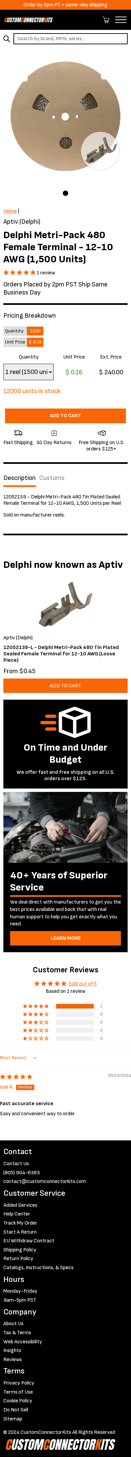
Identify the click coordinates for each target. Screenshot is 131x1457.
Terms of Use (18, 1392)
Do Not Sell (15, 1410)
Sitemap (12, 1419)
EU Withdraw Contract (28, 1241)
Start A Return (20, 1232)
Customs (51, 478)
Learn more (66, 938)
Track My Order (20, 1223)
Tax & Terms (17, 1333)
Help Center (16, 1214)
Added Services (20, 1205)
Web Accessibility (22, 1342)
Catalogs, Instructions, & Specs (38, 1267)
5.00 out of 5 (83, 984)
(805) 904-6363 (21, 1173)
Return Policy (18, 1258)
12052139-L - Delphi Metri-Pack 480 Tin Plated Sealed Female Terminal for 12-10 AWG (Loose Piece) (61, 653)
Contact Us (16, 1164)
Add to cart (65, 416)
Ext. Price (111, 357)
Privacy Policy (18, 1383)
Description (19, 478)
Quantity (29, 357)
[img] (16, 1077)
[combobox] (70, 38)
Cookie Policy (17, 1401)
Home (10, 211)
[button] (20, 273)
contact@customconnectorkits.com (44, 1181)
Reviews (12, 1359)
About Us (13, 1323)
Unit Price (74, 357)
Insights (12, 1350)
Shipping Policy (19, 1250)
